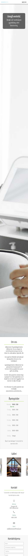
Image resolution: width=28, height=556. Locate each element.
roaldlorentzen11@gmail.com (14, 528)
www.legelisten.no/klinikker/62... (14, 390)
